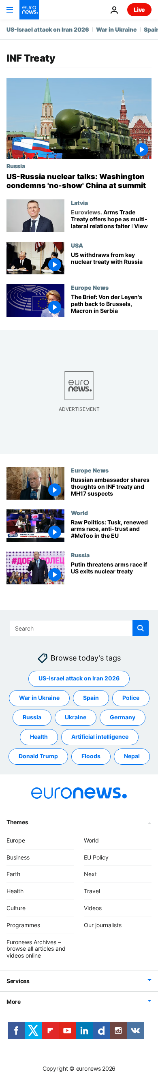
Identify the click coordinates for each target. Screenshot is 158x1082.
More (13, 1001)
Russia (15, 166)
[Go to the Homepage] (29, 9)
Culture (16, 908)
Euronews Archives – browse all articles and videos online (36, 948)
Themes (17, 821)
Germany (122, 717)
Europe (15, 839)
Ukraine (75, 717)
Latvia (79, 202)
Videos (93, 908)
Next (90, 873)
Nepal (132, 756)
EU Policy (96, 856)
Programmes (23, 924)
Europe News (90, 287)
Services (18, 980)
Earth (13, 873)
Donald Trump (38, 756)
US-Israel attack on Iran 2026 (47, 29)
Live (139, 9)
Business (18, 856)
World (79, 512)
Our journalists (103, 924)
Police (130, 697)
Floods (90, 756)
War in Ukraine (116, 29)
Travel (92, 890)
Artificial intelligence (99, 736)
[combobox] (79, 628)
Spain (91, 697)
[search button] (140, 628)
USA (77, 245)
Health (39, 736)
